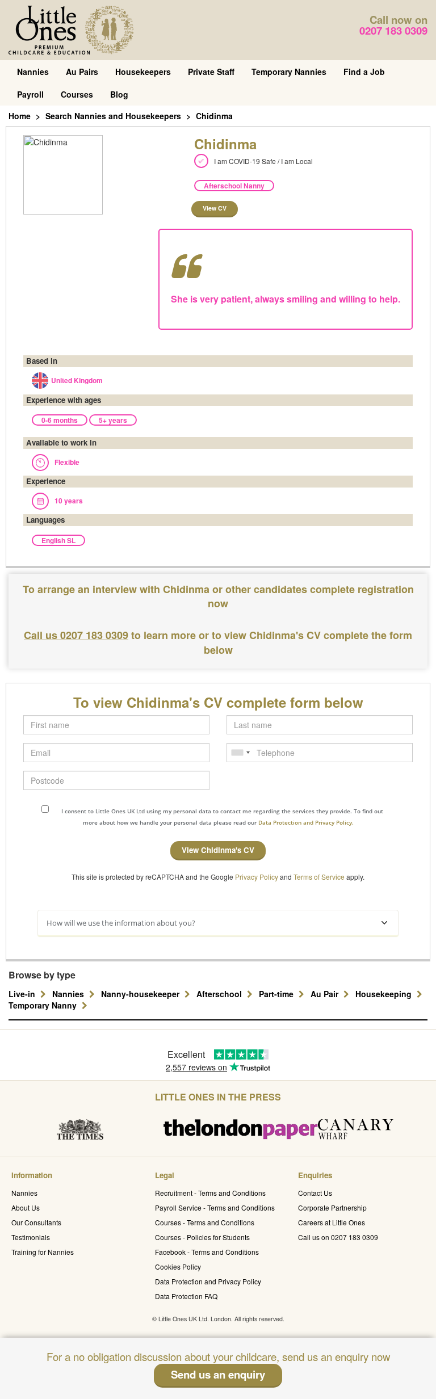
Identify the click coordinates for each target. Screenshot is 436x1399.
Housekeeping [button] (384, 993)
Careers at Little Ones (331, 1222)
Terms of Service (319, 876)
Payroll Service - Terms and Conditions (215, 1207)
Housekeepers (143, 71)
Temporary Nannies (288, 71)
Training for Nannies (42, 1252)
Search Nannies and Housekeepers (113, 115)
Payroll (30, 94)
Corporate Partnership (332, 1207)
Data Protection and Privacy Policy (208, 1281)
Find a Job (364, 71)
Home (20, 115)
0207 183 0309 (393, 30)
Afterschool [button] (220, 993)
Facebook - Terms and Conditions (207, 1252)
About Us (25, 1207)
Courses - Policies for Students (202, 1237)
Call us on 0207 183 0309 (338, 1237)
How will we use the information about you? (121, 923)
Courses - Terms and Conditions (204, 1222)
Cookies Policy (178, 1266)
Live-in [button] (23, 993)
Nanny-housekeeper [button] (141, 993)
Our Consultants (36, 1222)
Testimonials (30, 1237)
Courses (77, 94)
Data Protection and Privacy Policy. (306, 822)
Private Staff (211, 71)
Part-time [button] (277, 993)
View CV (215, 208)
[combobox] (240, 752)
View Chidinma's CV (218, 850)
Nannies (33, 71)
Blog (119, 94)
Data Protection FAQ (186, 1296)
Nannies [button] (69, 993)
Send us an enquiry (218, 1374)
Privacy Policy (256, 876)
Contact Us (315, 1193)
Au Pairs (82, 71)
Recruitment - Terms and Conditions (210, 1193)
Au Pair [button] (326, 993)
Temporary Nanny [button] (44, 1005)
